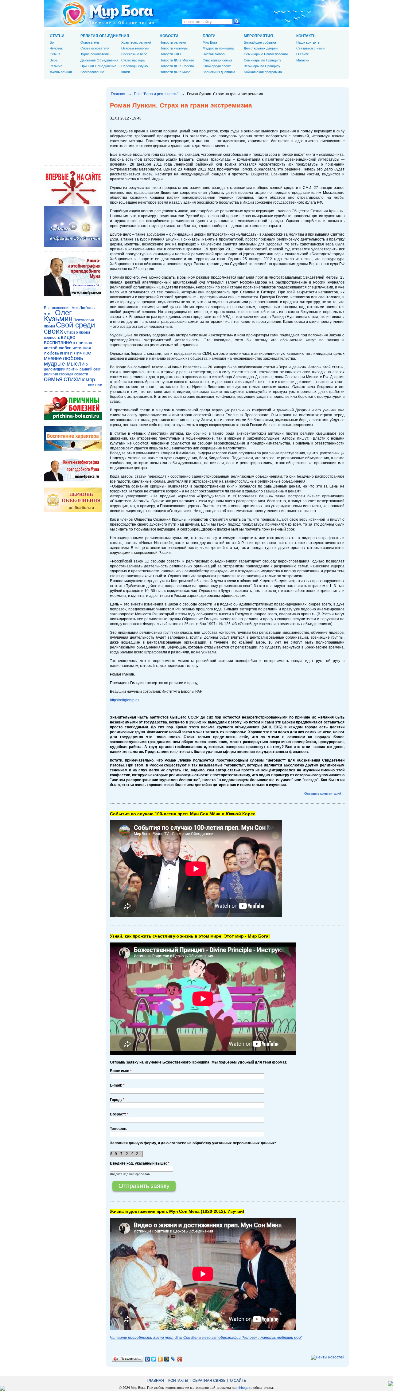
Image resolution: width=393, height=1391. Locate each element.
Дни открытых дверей (261, 48)
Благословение (92, 72)
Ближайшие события (260, 42)
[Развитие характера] (73, 449)
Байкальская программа (263, 72)
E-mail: (117, 1085)
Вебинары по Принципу (262, 66)
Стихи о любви (77, 332)
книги (66, 353)
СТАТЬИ (57, 36)
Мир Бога (210, 42)
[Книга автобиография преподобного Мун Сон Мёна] (73, 480)
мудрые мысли (64, 363)
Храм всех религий (136, 42)
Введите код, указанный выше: (139, 1163)
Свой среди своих (217, 66)
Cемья (55, 54)
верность (52, 337)
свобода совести (73, 374)
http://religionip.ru (124, 700)
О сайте (302, 54)
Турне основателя (94, 54)
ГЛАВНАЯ (155, 1380)
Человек (56, 48)
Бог (52, 42)
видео (68, 337)
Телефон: (118, 1129)
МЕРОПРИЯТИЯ (258, 36)
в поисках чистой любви (68, 345)
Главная (118, 94)
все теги (95, 385)
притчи (72, 369)
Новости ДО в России (177, 66)
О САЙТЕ (238, 1380)
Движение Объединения (99, 60)
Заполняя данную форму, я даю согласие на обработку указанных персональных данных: (193, 1143)
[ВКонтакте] (147, 1359)
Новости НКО (170, 54)
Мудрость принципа (218, 48)
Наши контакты (308, 42)
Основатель (89, 42)
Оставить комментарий (322, 793)
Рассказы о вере (134, 54)
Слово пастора (133, 60)
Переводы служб (134, 66)
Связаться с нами (310, 48)
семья (53, 379)
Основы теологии (135, 48)
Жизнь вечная (61, 72)
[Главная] (108, 13)
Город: (117, 1100)
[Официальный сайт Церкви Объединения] (73, 511)
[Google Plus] (180, 1359)
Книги (125, 72)
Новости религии (173, 42)
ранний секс (90, 369)
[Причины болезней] (73, 419)
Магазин (302, 60)
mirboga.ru (244, 1387)
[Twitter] (154, 1359)
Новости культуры (174, 48)
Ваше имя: (121, 1071)
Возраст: (119, 1114)
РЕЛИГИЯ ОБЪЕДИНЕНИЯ (104, 36)
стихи (72, 379)
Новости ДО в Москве (177, 60)
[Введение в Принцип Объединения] (73, 245)
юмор (88, 379)
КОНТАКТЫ (306, 36)
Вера (53, 60)
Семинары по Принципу (262, 60)
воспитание (58, 342)
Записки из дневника (219, 72)
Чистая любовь (214, 54)
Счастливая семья (217, 60)
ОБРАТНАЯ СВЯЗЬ (209, 1380)
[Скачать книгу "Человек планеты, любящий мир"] (73, 294)
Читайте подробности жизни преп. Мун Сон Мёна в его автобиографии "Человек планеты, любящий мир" (206, 1337)
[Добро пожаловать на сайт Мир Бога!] (73, 203)
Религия (56, 66)
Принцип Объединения (98, 66)
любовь (73, 358)
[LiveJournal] (173, 1359)
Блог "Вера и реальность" (156, 94)
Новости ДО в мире (175, 72)
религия (51, 374)
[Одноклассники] (160, 1359)
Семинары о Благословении (266, 54)
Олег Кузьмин (58, 315)
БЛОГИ (209, 36)
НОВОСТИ (169, 36)
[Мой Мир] (167, 1359)
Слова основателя (94, 48)
